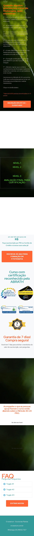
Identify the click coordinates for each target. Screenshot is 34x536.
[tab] (17, 483)
